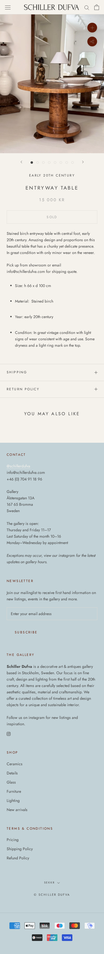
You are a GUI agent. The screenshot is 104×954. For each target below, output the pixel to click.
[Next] (83, 162)
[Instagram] (9, 733)
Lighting (13, 800)
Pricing (13, 839)
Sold (52, 217)
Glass (11, 782)
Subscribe (26, 632)
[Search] (86, 7)
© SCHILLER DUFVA (52, 894)
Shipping (17, 372)
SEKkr (49, 882)
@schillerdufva (18, 466)
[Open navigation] (8, 7)
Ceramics (14, 764)
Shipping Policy (20, 849)
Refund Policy (18, 858)
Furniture (14, 791)
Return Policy (23, 389)
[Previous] (21, 162)
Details (12, 773)
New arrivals (17, 809)
